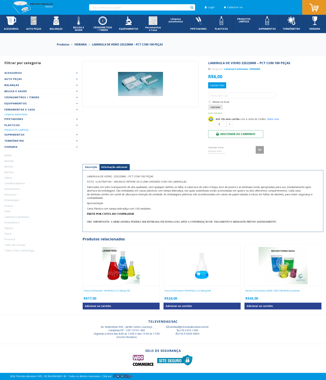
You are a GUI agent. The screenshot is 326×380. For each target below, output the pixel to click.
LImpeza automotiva (15, 114)
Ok (259, 149)
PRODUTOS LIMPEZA (16, 129)
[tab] (91, 167)
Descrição (91, 167)
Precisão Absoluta (26, 376)
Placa (7, 233)
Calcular (215, 107)
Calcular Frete (216, 147)
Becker (9, 166)
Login (211, 7)
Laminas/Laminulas (16, 216)
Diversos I (11, 194)
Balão (8, 155)
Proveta (9, 239)
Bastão (9, 161)
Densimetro (12, 189)
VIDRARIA (254, 69)
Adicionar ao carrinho (237, 134)
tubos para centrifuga (19, 250)
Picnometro (12, 222)
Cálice (8, 177)
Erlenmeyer (12, 200)
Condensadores (14, 183)
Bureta (8, 172)
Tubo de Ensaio (14, 244)
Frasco (8, 205)
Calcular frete (217, 85)
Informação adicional (114, 167)
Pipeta (8, 228)
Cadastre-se (235, 7)
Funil (7, 211)
